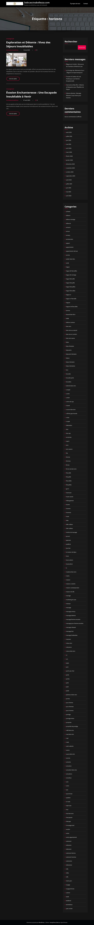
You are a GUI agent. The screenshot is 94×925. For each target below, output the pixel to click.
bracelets (68, 382)
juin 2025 (68, 188)
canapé (68, 390)
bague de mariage (71, 275)
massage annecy (70, 611)
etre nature (69, 449)
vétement (68, 845)
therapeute (69, 817)
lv (66, 568)
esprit (67, 441)
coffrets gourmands (71, 413)
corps (67, 417)
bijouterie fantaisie (71, 354)
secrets (68, 758)
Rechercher (71, 41)
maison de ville (70, 592)
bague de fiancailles (71, 271)
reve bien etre (70, 734)
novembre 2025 (70, 168)
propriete (68, 722)
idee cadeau (69, 528)
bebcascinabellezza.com (37, 2)
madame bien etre (71, 572)
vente (67, 833)
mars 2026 (69, 152)
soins (67, 786)
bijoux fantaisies (70, 366)
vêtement (68, 849)
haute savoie (69, 496)
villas (67, 873)
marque (68, 603)
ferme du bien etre (71, 469)
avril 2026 (68, 148)
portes (68, 698)
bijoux (67, 358)
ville (67, 877)
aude (67, 263)
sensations (69, 774)
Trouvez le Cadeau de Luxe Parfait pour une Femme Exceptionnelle (73, 79)
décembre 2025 (70, 164)
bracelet (68, 374)
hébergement (70, 500)
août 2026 (69, 132)
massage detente (71, 615)
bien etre (68, 326)
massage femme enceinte (73, 619)
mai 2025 (68, 192)
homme (68, 508)
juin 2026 (68, 140)
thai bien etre (70, 813)
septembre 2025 (70, 176)
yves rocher (69, 908)
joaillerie (68, 544)
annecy (68, 235)
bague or (68, 294)
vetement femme (71, 853)
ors (67, 659)
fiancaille (68, 473)
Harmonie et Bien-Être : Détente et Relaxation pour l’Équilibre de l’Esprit (75, 87)
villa (67, 869)
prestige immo (70, 718)
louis (67, 556)
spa (67, 790)
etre (67, 445)
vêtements (69, 865)
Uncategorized (10, 38)
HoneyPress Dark (54, 922)
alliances (68, 223)
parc (67, 667)
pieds (67, 691)
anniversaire (69, 239)
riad (67, 738)
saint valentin (70, 746)
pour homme (69, 710)
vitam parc (69, 881)
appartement (69, 247)
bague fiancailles (70, 291)
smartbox (68, 778)
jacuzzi (68, 536)
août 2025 (69, 180)
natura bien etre (70, 651)
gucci (67, 489)
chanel (68, 405)
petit (67, 683)
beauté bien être (70, 314)
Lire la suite (13, 78)
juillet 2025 (69, 184)
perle (67, 675)
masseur (68, 639)
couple (68, 421)
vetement (68, 841)
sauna (67, 750)
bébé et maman (70, 322)
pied (67, 687)
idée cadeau (69, 524)
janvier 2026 (69, 160)
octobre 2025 (69, 172)
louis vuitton (69, 560)
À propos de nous (75, 3)
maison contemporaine (72, 588)
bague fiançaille (70, 283)
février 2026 (69, 156)
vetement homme (71, 857)
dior (67, 429)
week (67, 896)
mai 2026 (68, 144)
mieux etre (69, 643)
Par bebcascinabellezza (12, 50)
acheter (68, 211)
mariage (68, 595)
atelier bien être (70, 259)
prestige (68, 714)
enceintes (68, 437)
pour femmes (70, 706)
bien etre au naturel (71, 330)
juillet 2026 (69, 136)
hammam (68, 493)
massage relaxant (71, 627)
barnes (68, 310)
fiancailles (69, 481)
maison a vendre (70, 584)
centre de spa (70, 401)
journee (68, 548)
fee (67, 453)
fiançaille (68, 477)
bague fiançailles (70, 287)
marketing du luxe (71, 599)
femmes (68, 461)
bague (68, 267)
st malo (68, 801)
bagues (68, 302)
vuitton (68, 893)
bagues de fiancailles (72, 306)
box (67, 370)
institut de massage (71, 532)
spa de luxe (69, 794)
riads (67, 742)
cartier (68, 397)
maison (68, 580)
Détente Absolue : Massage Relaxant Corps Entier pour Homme (73, 95)
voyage (68, 885)
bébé (67, 318)
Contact (85, 3)
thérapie (68, 821)
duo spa (68, 433)
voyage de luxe (70, 889)
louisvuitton (69, 564)
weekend (68, 900)
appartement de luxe (72, 251)
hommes (68, 512)
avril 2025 (68, 196)
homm (68, 504)
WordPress (42, 922)
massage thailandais (71, 635)
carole (68, 394)
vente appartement (71, 837)
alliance (68, 215)
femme (68, 457)
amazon (68, 227)
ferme (67, 465)
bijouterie (68, 350)
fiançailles (69, 485)
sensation (69, 766)
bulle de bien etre (71, 386)
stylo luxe (68, 805)
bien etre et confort (71, 334)
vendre (68, 829)
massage (68, 607)
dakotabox (69, 425)
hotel (67, 516)
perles (68, 679)
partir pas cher (70, 671)
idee (67, 520)
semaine (68, 762)
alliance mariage (70, 219)
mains (67, 576)
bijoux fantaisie (70, 362)
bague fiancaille (70, 279)
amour (68, 231)
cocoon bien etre (70, 409)
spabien (68, 797)
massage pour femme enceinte (74, 623)
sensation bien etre (71, 770)
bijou (67, 342)
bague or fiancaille (71, 298)
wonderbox (69, 904)
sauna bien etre (70, 754)
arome (68, 255)
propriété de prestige (72, 726)
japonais (68, 540)
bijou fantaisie (70, 346)
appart (68, 243)
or (66, 655)
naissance (69, 647)
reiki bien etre (70, 730)
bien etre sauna (70, 338)
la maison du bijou (71, 552)
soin (67, 782)
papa (67, 663)
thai (67, 809)
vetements (69, 861)
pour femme (69, 702)
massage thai (69, 631)
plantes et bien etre (71, 695)
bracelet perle (70, 378)
